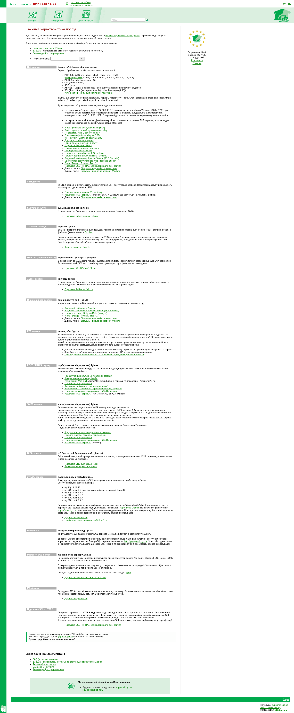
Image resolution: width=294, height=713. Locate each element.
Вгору (286, 699)
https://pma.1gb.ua (67, 510)
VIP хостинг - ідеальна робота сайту (83, 138)
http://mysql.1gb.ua (129, 507)
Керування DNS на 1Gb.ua (78, 145)
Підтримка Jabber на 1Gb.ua (78, 289)
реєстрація (67, 636)
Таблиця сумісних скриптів (78, 150)
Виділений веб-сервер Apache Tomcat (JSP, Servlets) (91, 158)
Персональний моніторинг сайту (80, 143)
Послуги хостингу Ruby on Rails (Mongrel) (85, 313)
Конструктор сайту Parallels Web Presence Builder (90, 161)
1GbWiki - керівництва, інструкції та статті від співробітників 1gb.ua (67, 662)
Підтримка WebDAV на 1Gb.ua (79, 268)
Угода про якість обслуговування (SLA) (84, 127)
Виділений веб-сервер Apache (79, 308)
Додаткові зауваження (75, 517)
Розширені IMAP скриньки (77, 393)
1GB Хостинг (280, 710)
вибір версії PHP (73, 77)
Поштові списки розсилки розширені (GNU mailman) (90, 391)
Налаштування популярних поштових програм (88, 376)
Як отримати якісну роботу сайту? (82, 132)
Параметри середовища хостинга (81, 148)
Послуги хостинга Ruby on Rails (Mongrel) (85, 155)
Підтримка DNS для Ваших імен (80, 464)
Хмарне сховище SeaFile (77, 247)
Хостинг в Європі (197, 62)
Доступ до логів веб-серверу (79, 140)
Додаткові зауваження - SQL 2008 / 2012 (85, 577)
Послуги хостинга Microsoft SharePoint (84, 153)
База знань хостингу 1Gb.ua (47, 48)
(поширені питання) (45, 659)
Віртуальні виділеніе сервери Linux (99, 168)
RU (289, 4)
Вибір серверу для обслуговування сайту (85, 130)
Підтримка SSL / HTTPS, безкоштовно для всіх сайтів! (92, 166)
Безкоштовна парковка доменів (80, 466)
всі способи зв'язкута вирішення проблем (81, 3)
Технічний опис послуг (44, 664)
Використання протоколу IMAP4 (80, 378)
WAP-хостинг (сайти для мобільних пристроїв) (88, 93)
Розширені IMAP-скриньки (77, 194)
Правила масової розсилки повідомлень (85, 435)
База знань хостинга (43, 667)
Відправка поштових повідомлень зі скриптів (87, 432)
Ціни (128, 572)
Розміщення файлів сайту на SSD (82, 135)
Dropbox (89, 232)
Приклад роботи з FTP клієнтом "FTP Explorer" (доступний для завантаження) (104, 354)
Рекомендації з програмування (48, 53)
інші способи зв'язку (93, 690)
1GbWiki (37, 50)
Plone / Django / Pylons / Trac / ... (81, 163)
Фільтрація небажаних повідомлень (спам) (86, 386)
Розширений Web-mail (75, 381)
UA (284, 4)
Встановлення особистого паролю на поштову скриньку (93, 388)
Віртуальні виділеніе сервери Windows (100, 171)
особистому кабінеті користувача (122, 35)
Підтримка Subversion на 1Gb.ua (81, 216)
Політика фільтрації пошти (78, 383)
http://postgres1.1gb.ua (135, 541)
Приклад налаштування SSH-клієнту (83, 192)
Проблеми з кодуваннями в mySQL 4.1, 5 (85, 520)
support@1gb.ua (124, 687)
